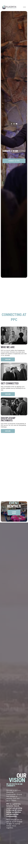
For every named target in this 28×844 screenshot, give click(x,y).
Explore (7, 359)
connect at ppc (14, 161)
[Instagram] (14, 124)
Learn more (14, 512)
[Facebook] (11, 124)
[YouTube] (16, 124)
